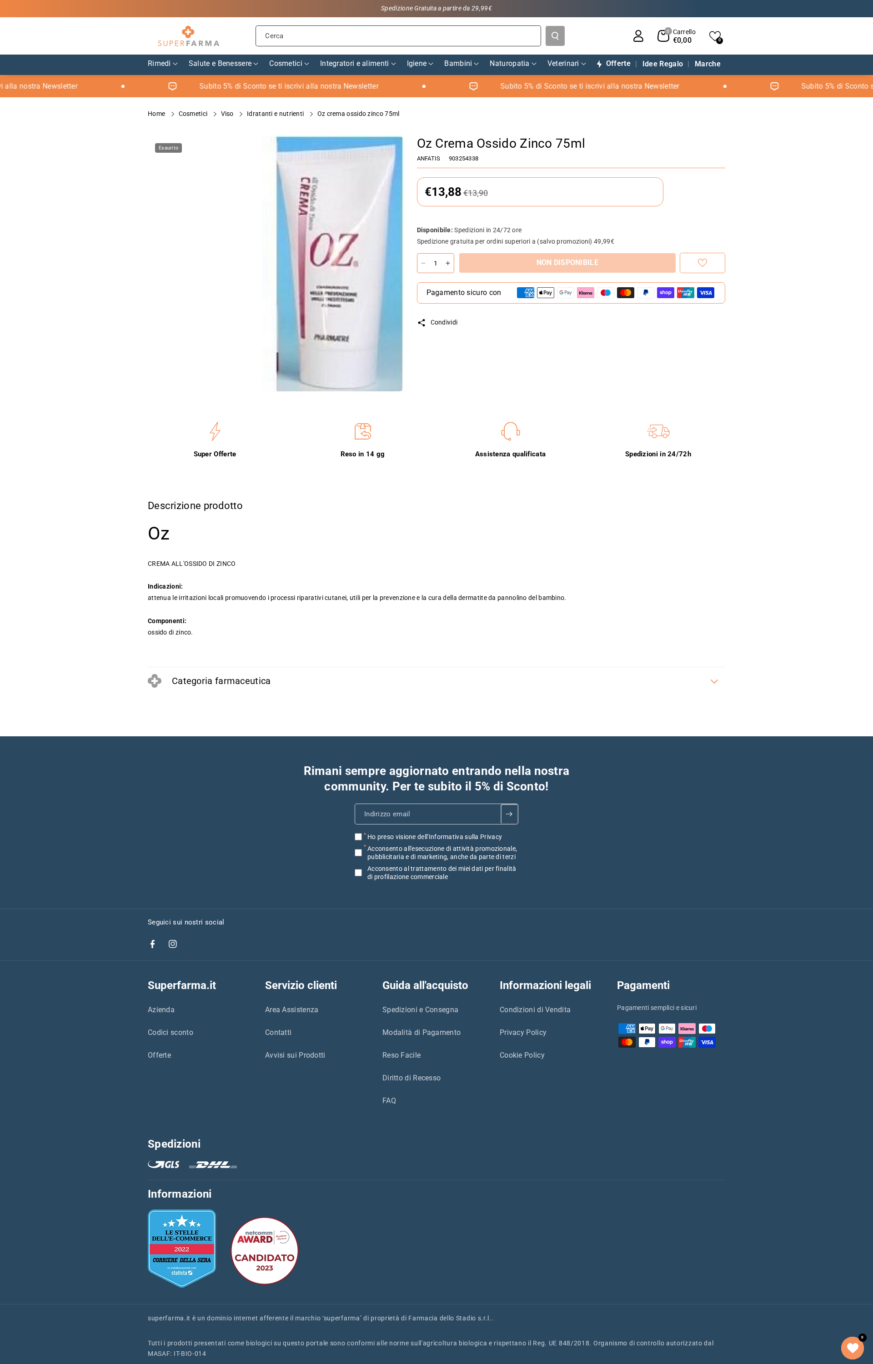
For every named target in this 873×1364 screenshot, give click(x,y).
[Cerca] (555, 35)
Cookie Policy (522, 1055)
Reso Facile (401, 1055)
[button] (676, 36)
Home (157, 113)
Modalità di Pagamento (421, 1032)
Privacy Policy (523, 1032)
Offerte (159, 1055)
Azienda (161, 1009)
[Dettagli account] (638, 36)
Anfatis (429, 158)
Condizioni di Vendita (535, 1009)
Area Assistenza (292, 1009)
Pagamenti (643, 985)
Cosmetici (194, 113)
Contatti (278, 1032)
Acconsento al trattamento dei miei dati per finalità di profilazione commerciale (442, 872)
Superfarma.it (182, 985)
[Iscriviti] (509, 814)
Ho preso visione (434, 836)
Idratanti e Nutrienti (276, 113)
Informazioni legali (545, 985)
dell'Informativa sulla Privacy (459, 836)
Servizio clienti (301, 985)
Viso (228, 113)
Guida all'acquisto (425, 985)
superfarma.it (169, 1318)
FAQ (389, 1100)
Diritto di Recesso (411, 1078)
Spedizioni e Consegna (420, 1009)
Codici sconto (170, 1032)
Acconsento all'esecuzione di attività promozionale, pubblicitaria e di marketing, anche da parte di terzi (442, 852)
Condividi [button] (444, 322)
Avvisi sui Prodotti (295, 1055)
